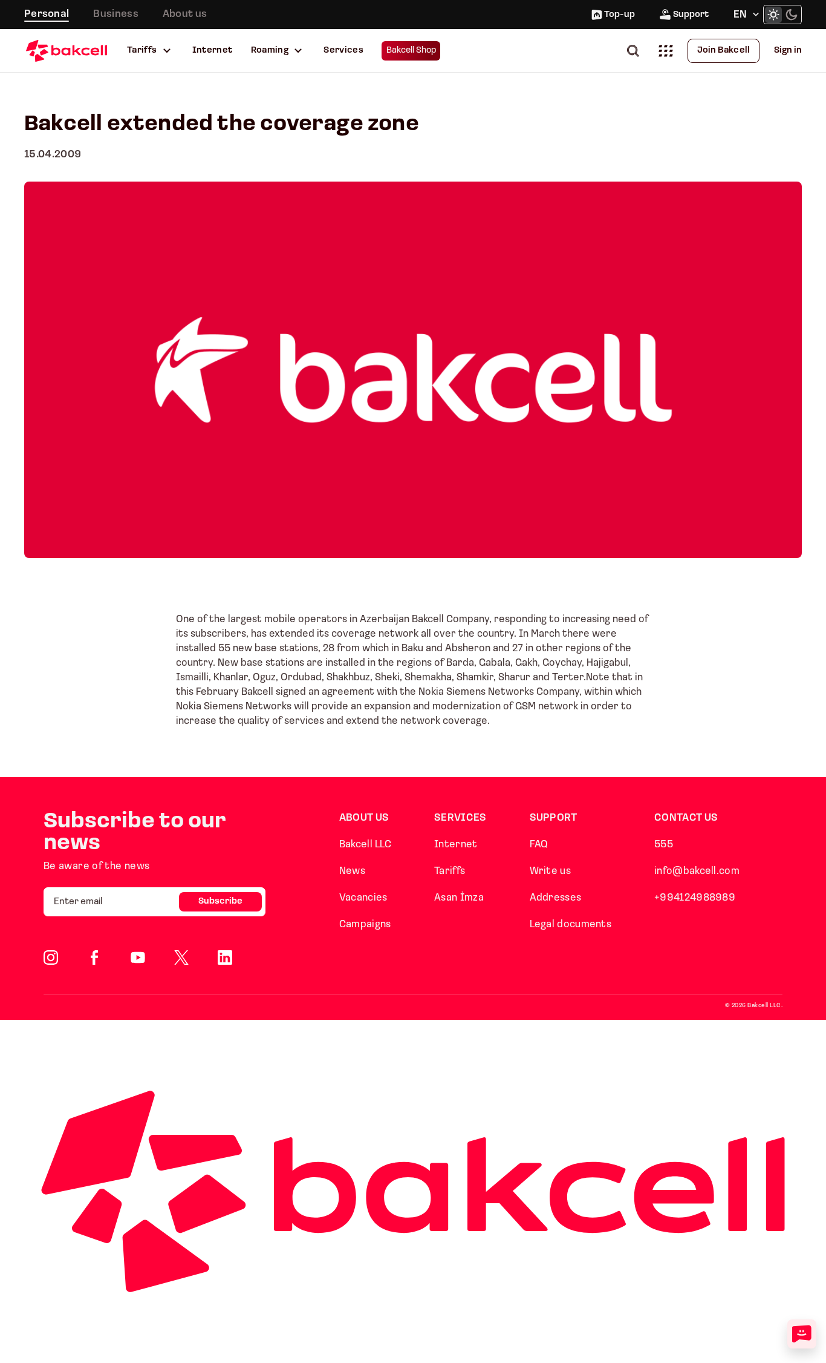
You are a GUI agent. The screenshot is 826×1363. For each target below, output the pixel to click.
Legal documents (571, 924)
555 (663, 844)
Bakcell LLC (365, 844)
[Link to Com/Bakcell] (181, 957)
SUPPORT (553, 818)
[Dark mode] (791, 14)
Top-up (619, 14)
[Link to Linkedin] (225, 957)
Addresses (556, 898)
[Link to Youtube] (138, 957)
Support (691, 14)
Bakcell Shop (411, 50)
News (352, 871)
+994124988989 (694, 898)
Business (115, 14)
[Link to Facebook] (94, 957)
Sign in (788, 50)
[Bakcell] (66, 50)
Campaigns (365, 924)
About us (185, 14)
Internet (212, 50)
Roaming (270, 50)
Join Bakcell (723, 50)
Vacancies (363, 898)
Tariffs (142, 50)
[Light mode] (773, 14)
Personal (46, 14)
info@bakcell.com (697, 871)
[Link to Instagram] (51, 957)
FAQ (539, 844)
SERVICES (460, 818)
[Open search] (635, 50)
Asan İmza (459, 898)
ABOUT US (364, 818)
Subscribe (220, 901)
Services (343, 50)
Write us (550, 871)
